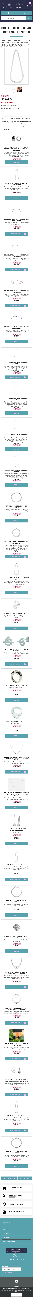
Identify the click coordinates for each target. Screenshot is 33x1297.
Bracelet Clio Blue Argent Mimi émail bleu (16, 327)
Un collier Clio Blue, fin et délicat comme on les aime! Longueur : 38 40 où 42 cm (16, 762)
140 (16, 587)
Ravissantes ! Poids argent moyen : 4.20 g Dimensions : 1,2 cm (16, 1084)
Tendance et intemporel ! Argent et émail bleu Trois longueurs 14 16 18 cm (16, 331)
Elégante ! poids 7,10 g (16, 723)
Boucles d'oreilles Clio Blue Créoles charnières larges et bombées (16, 149)
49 (16, 228)
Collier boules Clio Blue (16, 864)
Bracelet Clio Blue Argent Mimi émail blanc (16, 255)
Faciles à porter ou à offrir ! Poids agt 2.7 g (16, 653)
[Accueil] (16, 6)
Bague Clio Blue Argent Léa (17, 721)
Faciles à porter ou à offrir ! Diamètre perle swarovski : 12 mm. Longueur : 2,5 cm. (16, 1048)
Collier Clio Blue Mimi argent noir (16, 363)
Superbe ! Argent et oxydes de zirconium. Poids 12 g (16, 940)
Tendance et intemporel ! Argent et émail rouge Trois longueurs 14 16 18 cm (16, 295)
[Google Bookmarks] (1, 110)
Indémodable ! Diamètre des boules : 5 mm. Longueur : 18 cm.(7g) (17, 904)
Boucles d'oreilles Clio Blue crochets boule (16, 829)
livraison (5, 1226)
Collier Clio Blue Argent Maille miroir (16, 578)
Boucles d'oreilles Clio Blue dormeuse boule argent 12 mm (16, 1080)
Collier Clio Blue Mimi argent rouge (16, 435)
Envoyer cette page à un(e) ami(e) (10, 108)
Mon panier (6, 1237)
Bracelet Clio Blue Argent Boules (16, 901)
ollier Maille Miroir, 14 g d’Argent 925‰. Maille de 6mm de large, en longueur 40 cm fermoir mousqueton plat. (16, 583)
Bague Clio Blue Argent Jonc (16, 685)
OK (16, 1294)
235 (16, 945)
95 (16, 192)
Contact (16, 1286)
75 (16, 372)
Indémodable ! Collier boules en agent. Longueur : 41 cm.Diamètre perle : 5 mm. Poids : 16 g (16, 868)
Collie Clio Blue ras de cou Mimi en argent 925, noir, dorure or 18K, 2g (16, 794)
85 (16, 838)
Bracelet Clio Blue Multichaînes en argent (16, 542)
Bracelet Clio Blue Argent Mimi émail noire (16, 219)
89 (16, 157)
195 (16, 874)
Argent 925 (16, 832)
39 (16, 659)
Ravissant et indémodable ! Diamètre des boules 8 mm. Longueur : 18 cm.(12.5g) (16, 510)
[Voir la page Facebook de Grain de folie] (16, 1281)
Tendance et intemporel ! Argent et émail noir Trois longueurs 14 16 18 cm (16, 223)
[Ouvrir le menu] (3, 3)
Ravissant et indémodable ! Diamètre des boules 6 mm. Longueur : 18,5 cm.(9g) (16, 1155)
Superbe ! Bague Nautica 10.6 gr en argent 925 (16, 616)
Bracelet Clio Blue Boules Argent (16, 506)
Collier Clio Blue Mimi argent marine (16, 470)
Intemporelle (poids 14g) (16, 687)
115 (16, 730)
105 (16, 1161)
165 (16, 623)
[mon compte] (8, 13)
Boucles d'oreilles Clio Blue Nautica (16, 650)
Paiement (5, 1230)
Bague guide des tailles (9, 1241)
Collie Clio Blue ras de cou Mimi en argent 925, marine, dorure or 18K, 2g (16, 758)
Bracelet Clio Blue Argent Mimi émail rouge (16, 291)
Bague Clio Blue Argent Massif (16, 613)
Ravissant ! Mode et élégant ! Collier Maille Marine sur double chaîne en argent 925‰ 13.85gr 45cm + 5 (16, 977)
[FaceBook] (3, 110)
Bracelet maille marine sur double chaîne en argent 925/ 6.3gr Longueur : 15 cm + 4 (16, 1012)
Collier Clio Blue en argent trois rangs (16, 184)
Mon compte (6, 1233)
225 (16, 1125)
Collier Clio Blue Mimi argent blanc (16, 399)
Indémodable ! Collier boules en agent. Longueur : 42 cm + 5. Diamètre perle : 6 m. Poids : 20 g (16, 1119)
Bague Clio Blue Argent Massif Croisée (16, 937)
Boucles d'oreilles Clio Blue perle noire (16, 1044)
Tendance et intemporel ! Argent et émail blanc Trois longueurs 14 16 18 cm (16, 259)
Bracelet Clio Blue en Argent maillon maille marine (16, 1008)
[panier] (30, 3)
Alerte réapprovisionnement (8, 105)
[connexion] (24, 13)
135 (16, 694)
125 (16, 515)
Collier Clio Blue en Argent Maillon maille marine (16, 973)
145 (16, 551)
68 (16, 766)
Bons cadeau (6, 1222)
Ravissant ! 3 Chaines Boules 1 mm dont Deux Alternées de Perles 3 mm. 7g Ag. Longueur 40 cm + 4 (16, 188)
